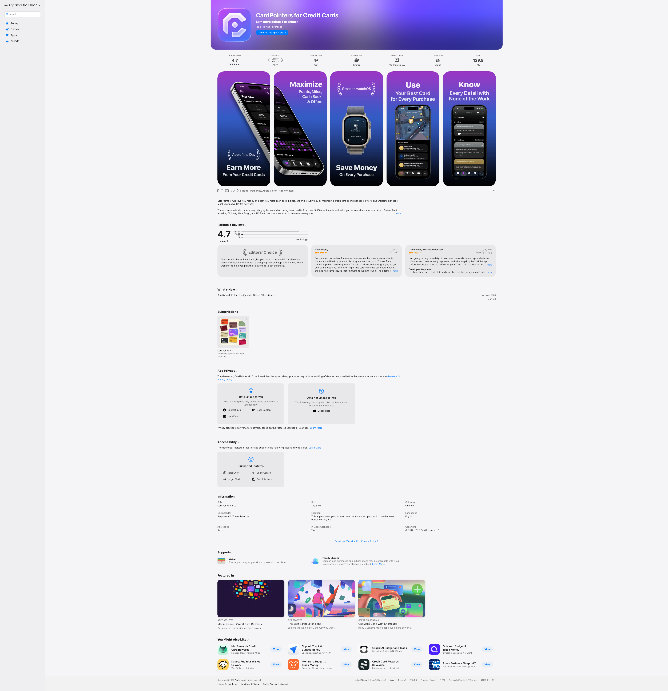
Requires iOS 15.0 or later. (231, 516)
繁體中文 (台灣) (487, 680)
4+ (218, 530)
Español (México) (378, 680)
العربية (392, 680)
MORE (395, 270)
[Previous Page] (214, 128)
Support (284, 684)
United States (361, 680)
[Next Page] (499, 128)
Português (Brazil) (457, 680)
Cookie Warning (270, 684)
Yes (313, 530)
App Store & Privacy (250, 684)
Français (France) (428, 680)
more (398, 213)
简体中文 (413, 680)
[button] (23, 23)
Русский (402, 680)
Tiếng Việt (472, 680)
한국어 (442, 680)
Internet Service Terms (227, 684)
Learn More (316, 427)
